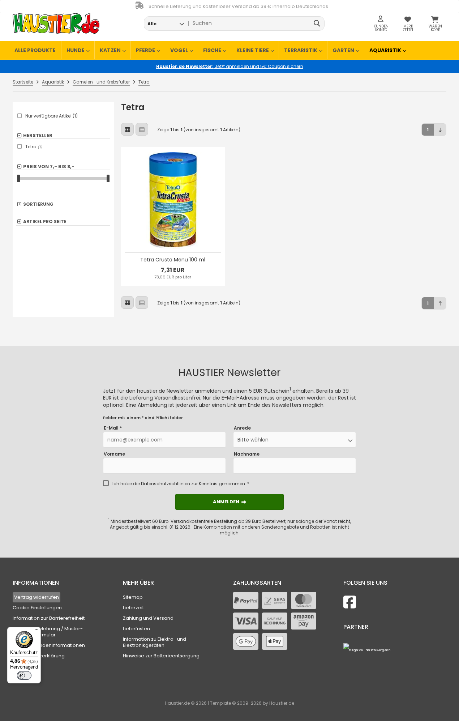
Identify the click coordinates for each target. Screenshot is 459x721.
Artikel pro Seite (45, 222)
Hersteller (37, 135)
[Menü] (36, 631)
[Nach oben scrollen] (440, 303)
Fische (212, 50)
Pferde (145, 50)
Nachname (246, 454)
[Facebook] (349, 602)
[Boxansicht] (127, 129)
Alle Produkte (35, 50)
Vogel (179, 50)
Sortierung (38, 204)
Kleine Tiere (252, 50)
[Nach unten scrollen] (440, 130)
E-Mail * (113, 428)
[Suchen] (317, 23)
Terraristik (300, 50)
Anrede (242, 428)
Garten (343, 50)
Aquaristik (385, 50)
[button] (165, 23)
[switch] (24, 675)
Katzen (110, 50)
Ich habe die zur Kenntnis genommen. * (180, 484)
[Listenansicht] (142, 129)
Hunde (76, 50)
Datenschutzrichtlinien (165, 484)
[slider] (18, 178)
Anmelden (229, 501)
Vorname (114, 454)
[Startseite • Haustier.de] (56, 23)
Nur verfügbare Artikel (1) (51, 116)
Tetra (33, 147)
